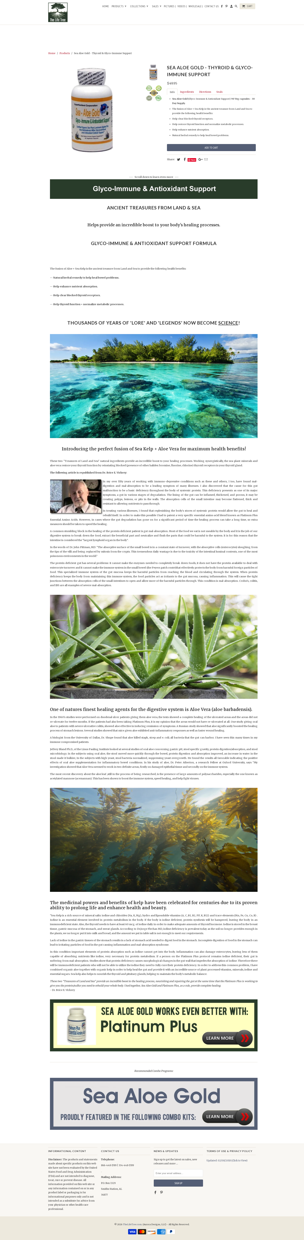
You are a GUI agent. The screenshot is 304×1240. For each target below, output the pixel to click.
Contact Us (212, 6)
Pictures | (170, 6)
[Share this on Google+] (199, 159)
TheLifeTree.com (132, 1224)
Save (193, 159)
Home (105, 6)
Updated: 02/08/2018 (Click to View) (227, 1160)
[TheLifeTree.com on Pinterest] (162, 1192)
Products (119, 6)
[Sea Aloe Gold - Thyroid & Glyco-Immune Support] (94, 109)
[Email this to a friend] (205, 159)
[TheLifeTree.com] (72, 12)
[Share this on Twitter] (178, 159)
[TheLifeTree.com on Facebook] (156, 1192)
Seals (219, 91)
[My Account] (231, 7)
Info (172, 92)
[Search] (236, 7)
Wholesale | (196, 6)
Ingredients (187, 91)
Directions (205, 91)
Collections (139, 6)
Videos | (182, 6)
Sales (157, 6)
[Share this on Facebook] (184, 159)
